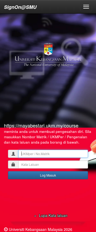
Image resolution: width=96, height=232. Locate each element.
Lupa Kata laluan (53, 215)
